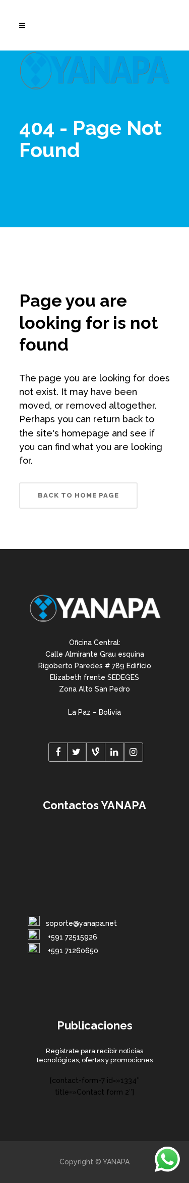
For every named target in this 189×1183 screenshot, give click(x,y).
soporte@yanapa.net (81, 923)
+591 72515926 (71, 937)
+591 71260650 (72, 951)
